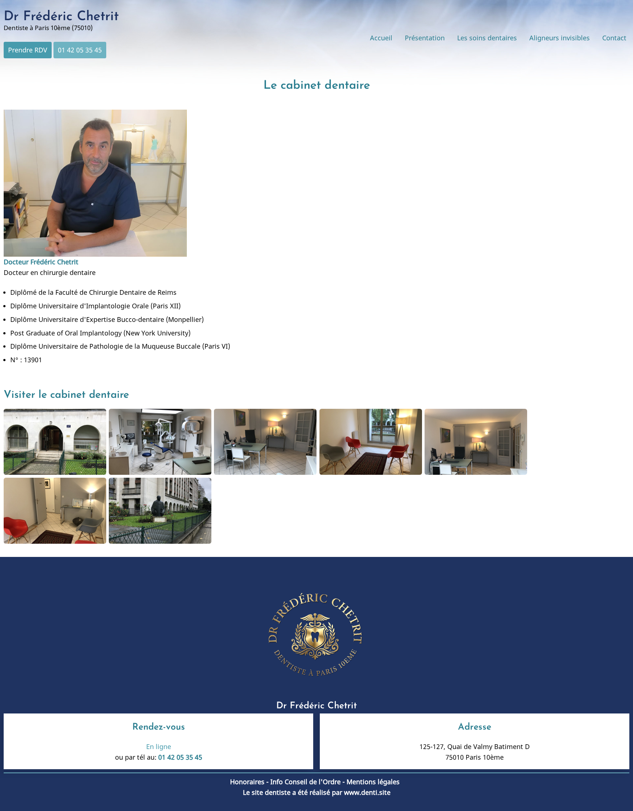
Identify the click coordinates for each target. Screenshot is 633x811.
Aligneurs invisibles (559, 37)
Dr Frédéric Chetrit (61, 16)
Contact (614, 37)
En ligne (158, 746)
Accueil (381, 37)
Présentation (425, 37)
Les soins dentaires (487, 37)
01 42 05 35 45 (80, 49)
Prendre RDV (27, 49)
